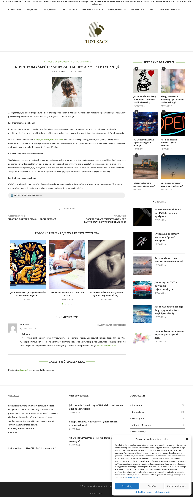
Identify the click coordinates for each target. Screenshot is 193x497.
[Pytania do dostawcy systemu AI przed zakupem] (142, 241)
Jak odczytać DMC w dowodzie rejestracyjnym (166, 286)
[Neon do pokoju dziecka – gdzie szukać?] (173, 124)
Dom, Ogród (32, 9)
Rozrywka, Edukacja (92, 9)
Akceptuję (127, 486)
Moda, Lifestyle (51, 9)
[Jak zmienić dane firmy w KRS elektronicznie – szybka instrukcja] (145, 81)
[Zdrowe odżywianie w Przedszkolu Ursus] (67, 264)
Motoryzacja (70, 9)
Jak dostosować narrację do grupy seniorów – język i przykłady (169, 310)
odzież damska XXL (106, 345)
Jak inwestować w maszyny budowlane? (144, 184)
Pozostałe (158, 405)
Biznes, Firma (14, 9)
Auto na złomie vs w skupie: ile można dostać (169, 260)
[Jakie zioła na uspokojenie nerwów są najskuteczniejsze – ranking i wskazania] (28, 264)
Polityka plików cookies (143, 492)
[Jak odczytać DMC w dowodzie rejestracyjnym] (142, 290)
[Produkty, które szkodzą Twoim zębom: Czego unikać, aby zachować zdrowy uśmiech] (106, 264)
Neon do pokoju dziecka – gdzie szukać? (169, 143)
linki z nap (13, 432)
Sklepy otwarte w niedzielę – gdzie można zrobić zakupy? (173, 99)
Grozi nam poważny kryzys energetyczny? (172, 184)
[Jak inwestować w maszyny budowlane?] (145, 167)
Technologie (137, 9)
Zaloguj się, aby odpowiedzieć (111, 325)
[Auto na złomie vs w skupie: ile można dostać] (142, 265)
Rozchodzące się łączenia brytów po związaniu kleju (169, 334)
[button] (186, 439)
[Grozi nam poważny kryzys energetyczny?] (173, 167)
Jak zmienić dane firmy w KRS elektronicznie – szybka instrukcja (145, 99)
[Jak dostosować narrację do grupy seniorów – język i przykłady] (142, 314)
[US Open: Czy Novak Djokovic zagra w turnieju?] (145, 124)
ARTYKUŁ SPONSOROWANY (56, 62)
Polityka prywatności (162, 492)
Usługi (152, 9)
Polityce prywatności (134, 477)
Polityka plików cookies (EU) (21, 448)
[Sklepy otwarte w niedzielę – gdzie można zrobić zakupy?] (173, 81)
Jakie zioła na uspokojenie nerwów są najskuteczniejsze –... (28, 294)
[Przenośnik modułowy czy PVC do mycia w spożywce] (142, 217)
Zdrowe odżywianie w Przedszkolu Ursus (67, 294)
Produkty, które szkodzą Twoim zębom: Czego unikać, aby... (106, 294)
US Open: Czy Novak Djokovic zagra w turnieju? (143, 143)
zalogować (23, 370)
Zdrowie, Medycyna (170, 9)
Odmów (152, 486)
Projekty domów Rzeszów (21, 428)
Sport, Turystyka (117, 9)
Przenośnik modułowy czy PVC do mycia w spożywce (168, 213)
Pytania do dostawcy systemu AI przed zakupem (167, 237)
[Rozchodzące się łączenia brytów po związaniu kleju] (142, 338)
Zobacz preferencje (176, 486)
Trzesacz (62, 71)
